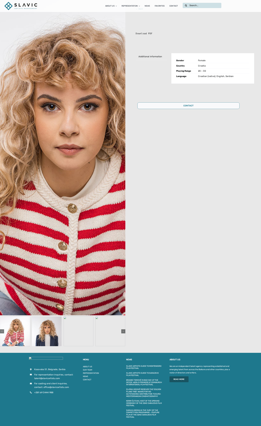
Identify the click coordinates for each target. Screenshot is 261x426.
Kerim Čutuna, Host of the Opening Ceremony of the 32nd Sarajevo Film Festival (144, 403)
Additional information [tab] (150, 56)
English (220, 76)
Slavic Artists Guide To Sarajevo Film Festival (142, 374)
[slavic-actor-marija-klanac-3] (78, 331)
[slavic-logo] (21, 2)
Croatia (202, 65)
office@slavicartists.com (56, 387)
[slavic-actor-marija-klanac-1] (15, 331)
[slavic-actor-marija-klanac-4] (110, 331)
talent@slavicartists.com (47, 378)
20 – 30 (202, 71)
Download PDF (144, 33)
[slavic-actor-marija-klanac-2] (47, 331)
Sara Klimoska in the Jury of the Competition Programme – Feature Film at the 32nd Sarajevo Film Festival (142, 413)
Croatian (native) (206, 76)
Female (202, 60)
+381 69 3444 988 (43, 392)
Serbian (230, 76)
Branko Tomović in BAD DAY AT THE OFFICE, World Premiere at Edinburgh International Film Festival (144, 382)
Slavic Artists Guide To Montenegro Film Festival (143, 367)
